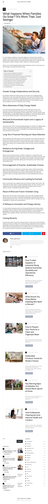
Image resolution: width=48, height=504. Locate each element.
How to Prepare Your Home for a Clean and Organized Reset (32, 331)
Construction (30, 448)
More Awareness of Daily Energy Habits (13, 74)
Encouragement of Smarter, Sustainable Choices (14, 80)
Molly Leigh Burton (7, 23)
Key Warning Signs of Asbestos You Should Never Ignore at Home (33, 387)
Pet (27, 473)
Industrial (29, 464)
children (40, 126)
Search (4, 438)
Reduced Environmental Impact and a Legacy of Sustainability (17, 76)
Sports (28, 480)
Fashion (28, 455)
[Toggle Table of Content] (29, 71)
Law (27, 466)
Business (29, 443)
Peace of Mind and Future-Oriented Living (13, 83)
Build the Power (38, 95)
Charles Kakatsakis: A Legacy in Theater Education (10, 451)
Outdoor (29, 471)
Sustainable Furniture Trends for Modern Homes (33, 358)
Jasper (5, 481)
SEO (27, 478)
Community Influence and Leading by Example (14, 82)
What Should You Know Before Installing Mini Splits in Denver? (33, 301)
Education (29, 450)
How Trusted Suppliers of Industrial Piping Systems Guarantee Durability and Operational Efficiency (33, 268)
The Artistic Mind (24, 1)
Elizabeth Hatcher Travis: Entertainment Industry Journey (8, 487)
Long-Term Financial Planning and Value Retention (15, 77)
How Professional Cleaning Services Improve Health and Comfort (33, 416)
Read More (29, 286)
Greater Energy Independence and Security (13, 73)
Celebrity (29, 446)
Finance (28, 457)
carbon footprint (26, 126)
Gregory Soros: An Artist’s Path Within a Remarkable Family (9, 460)
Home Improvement (31, 462)
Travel (28, 485)
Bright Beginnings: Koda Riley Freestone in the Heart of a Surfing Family (9, 478)
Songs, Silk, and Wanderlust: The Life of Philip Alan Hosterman (9, 469)
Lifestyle (29, 469)
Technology (30, 483)
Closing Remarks (8, 86)
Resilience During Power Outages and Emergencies (15, 79)
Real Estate (29, 476)
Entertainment (30, 453)
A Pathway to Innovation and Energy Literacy (14, 85)
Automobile (29, 441)
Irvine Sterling (6, 472)
